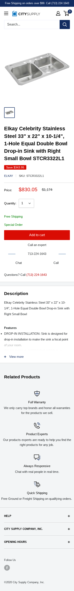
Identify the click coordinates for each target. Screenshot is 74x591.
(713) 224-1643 (36, 274)
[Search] (65, 24)
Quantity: (10, 203)
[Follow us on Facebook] (7, 568)
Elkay (8, 175)
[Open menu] (6, 13)
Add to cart (37, 235)
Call (56, 263)
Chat (18, 263)
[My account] (58, 13)
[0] (66, 13)
